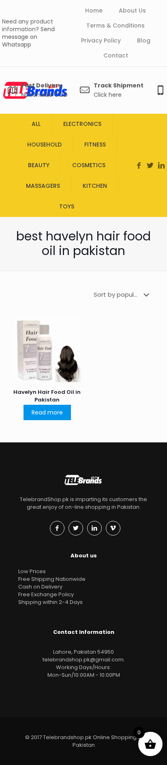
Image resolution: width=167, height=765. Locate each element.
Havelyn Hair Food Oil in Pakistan (47, 396)
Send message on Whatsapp (28, 37)
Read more (47, 412)
